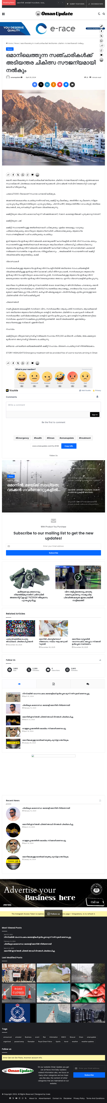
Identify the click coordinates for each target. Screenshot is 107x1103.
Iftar (44, 1037)
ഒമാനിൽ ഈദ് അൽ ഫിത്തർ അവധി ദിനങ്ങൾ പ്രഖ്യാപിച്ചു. (48, 717)
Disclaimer (68, 1098)
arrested (18, 1037)
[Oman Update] (53, 14)
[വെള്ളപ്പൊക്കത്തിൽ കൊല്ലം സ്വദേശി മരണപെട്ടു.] (13, 732)
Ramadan (31, 1041)
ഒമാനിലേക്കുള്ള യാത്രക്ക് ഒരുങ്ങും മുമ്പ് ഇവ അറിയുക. (45, 740)
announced (7, 1037)
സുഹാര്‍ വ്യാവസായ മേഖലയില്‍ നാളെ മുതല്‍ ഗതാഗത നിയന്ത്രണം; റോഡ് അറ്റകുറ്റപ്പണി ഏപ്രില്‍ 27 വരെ (34, 487)
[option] (53, 486)
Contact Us (57, 1098)
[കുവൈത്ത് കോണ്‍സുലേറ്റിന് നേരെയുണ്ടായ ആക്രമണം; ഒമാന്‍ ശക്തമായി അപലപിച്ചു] (88, 993)
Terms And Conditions (95, 1098)
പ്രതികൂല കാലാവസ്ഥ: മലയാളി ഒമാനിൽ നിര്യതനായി (46, 705)
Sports (58, 1041)
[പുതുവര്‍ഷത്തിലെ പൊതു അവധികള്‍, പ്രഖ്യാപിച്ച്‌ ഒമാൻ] (20, 628)
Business (28, 1037)
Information (53, 1037)
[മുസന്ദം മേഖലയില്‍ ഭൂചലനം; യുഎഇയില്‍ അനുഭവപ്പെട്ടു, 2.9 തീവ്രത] (53, 1013)
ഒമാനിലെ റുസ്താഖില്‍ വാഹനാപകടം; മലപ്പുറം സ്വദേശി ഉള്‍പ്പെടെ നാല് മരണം (86, 641)
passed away (19, 1041)
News (16, 43)
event (37, 1037)
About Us (33, 1098)
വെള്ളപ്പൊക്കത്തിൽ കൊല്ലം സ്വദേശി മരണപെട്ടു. (44, 728)
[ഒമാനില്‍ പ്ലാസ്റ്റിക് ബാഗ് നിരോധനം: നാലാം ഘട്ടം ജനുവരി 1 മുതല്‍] (53, 628)
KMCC (63, 1037)
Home (10, 43)
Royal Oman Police (45, 1041)
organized (7, 1041)
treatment (85, 438)
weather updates (88, 1041)
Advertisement (45, 1098)
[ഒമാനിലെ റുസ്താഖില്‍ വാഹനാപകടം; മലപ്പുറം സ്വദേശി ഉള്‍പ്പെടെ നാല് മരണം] (86, 628)
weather (75, 1041)
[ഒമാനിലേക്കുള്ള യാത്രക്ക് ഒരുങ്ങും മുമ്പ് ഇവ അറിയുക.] (13, 744)
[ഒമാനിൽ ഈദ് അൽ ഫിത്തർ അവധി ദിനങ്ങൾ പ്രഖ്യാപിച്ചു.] (13, 720)
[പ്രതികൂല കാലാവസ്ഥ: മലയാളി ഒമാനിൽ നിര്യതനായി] (13, 709)
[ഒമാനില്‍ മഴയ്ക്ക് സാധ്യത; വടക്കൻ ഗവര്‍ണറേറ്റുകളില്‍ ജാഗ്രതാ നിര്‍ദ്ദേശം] (88, 973)
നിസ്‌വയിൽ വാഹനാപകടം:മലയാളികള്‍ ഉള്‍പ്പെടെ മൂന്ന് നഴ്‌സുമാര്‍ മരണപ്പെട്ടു (55, 693)
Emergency (23, 438)
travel (66, 1041)
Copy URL (69, 446)
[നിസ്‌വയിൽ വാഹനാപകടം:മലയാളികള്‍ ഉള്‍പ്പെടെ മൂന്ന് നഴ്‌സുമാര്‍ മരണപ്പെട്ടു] (13, 697)
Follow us (6, 1049)
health (38, 438)
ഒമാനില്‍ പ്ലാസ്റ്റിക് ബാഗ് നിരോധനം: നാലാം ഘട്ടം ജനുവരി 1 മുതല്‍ (53, 641)
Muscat (72, 1037)
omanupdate (15, 77)
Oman (51, 438)
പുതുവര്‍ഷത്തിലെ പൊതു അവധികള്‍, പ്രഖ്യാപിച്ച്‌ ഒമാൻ (19, 640)
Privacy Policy (79, 1098)
